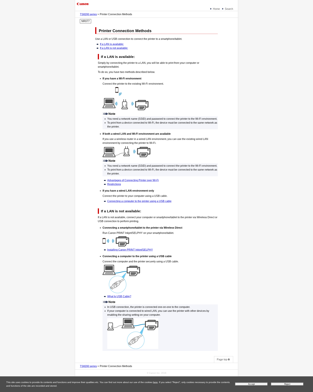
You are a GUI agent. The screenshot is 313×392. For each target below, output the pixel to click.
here (155, 382)
